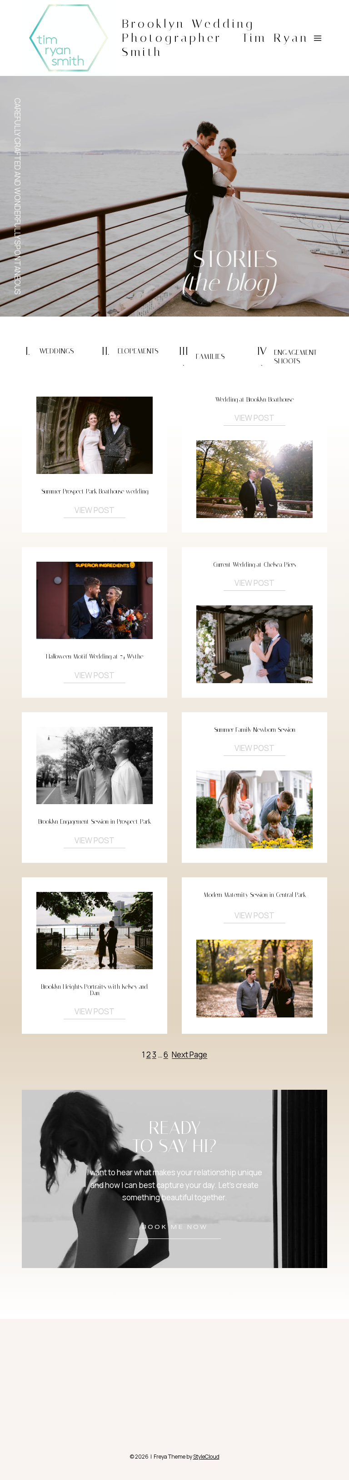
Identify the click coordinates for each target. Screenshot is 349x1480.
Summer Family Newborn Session (254, 730)
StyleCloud (206, 1456)
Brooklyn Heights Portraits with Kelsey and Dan (94, 990)
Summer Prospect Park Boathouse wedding (94, 491)
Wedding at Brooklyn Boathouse (254, 400)
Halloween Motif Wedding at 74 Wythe (94, 656)
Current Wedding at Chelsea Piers (254, 565)
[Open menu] (317, 38)
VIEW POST (95, 510)
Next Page (189, 1054)
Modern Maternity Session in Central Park (255, 895)
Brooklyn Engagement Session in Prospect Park (94, 822)
